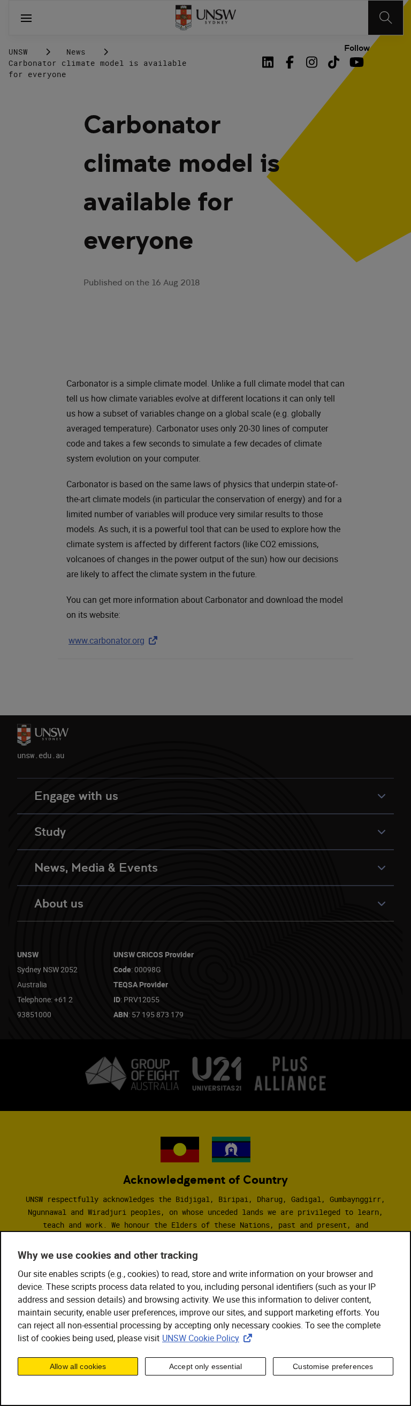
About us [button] (58, 903)
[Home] (206, 18)
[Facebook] (290, 62)
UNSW (18, 52)
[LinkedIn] (270, 62)
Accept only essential (205, 1366)
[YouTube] (356, 62)
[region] (205, 1318)
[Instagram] (312, 62)
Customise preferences (333, 1366)
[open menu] (26, 18)
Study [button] (50, 831)
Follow (357, 48)
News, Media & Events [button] (96, 867)
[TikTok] (334, 62)
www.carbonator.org (115, 640)
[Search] (385, 18)
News (76, 52)
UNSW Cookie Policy (209, 1338)
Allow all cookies (78, 1366)
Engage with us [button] (76, 796)
